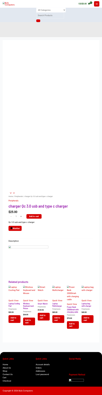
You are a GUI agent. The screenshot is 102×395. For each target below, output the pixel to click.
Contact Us (8, 374)
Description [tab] (13, 241)
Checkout (7, 381)
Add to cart (34, 216)
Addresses (40, 371)
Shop (5, 371)
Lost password (42, 374)
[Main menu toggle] (96, 4)
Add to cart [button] (13, 319)
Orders (39, 368)
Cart (4, 377)
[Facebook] (72, 366)
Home (10, 196)
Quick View (13, 300)
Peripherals (18, 196)
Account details (43, 364)
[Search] (38, 20)
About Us (7, 368)
